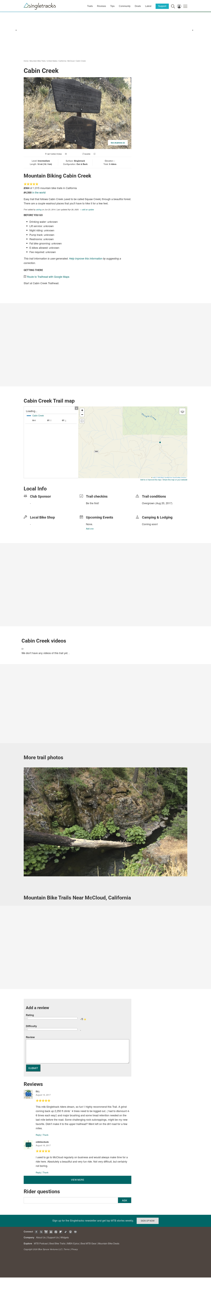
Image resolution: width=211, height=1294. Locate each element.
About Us (41, 1237)
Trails (90, 6)
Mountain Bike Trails (38, 61)
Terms (66, 1249)
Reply (38, 1134)
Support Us (53, 1237)
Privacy (74, 1249)
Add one (90, 528)
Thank (45, 1134)
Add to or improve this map (150, 479)
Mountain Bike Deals (108, 1243)
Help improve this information (85, 258)
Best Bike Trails (57, 1243)
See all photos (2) (118, 142)
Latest (148, 6)
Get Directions (54, 154)
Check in (100, 154)
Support (162, 6)
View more (77, 1179)
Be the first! (92, 503)
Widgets (64, 1237)
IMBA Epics (73, 1243)
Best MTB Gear (88, 1243)
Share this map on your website (175, 479)
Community (124, 6)
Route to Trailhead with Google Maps (48, 276)
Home (26, 61)
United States (52, 61)
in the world (39, 192)
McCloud (70, 61)
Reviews (101, 6)
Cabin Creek (81, 61)
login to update (148, 507)
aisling (38, 209)
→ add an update (87, 209)
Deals (138, 6)
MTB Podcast (41, 1243)
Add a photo (73, 154)
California (62, 61)
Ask (124, 1200)
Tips (112, 6)
